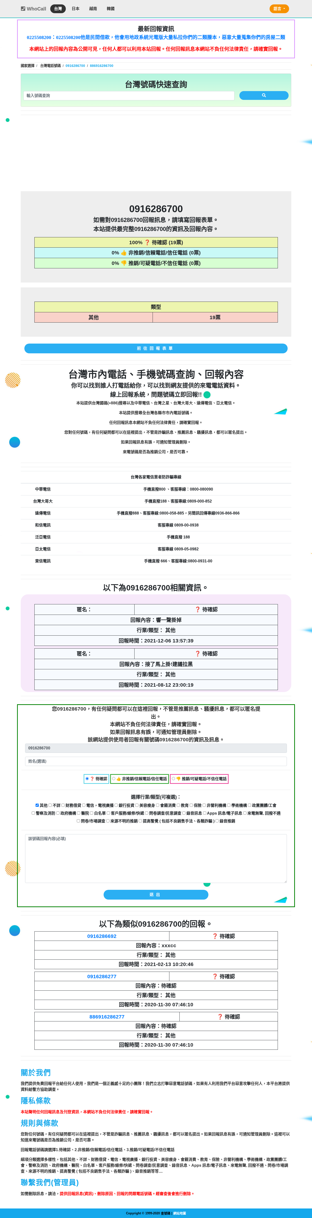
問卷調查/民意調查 (164, 813)
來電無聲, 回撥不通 (263, 813)
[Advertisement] (156, 153)
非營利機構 (216, 805)
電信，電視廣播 (99, 805)
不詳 (56, 805)
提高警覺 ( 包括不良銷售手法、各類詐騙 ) (178, 821)
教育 (184, 805)
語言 (277, 9)
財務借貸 (73, 805)
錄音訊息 (193, 813)
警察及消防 (45, 813)
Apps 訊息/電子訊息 (224, 813)
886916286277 (107, 1016)
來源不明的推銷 (123, 821)
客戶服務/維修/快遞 (127, 813)
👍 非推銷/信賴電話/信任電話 (141, 779)
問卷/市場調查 (92, 821)
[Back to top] (303, 1193)
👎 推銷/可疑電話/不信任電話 (201, 779)
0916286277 (102, 976)
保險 (197, 805)
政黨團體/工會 (263, 805)
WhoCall (35, 8)
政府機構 (67, 813)
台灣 (58, 9)
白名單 (99, 813)
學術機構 (238, 805)
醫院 (84, 813)
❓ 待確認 (98, 779)
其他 (43, 805)
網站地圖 (179, 1213)
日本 (75, 9)
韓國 (111, 9)
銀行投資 (126, 805)
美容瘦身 (146, 805)
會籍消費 (167, 805)
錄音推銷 (227, 821)
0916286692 (102, 936)
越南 (93, 9)
